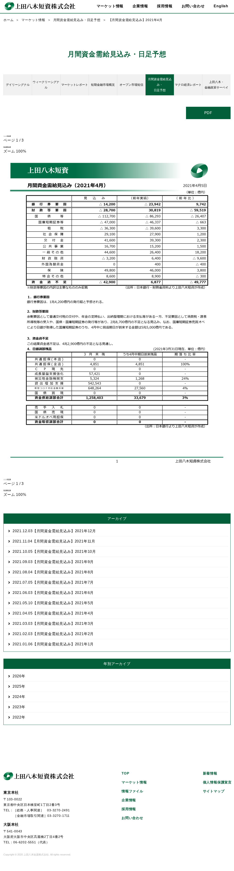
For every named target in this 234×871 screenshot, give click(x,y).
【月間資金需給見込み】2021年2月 (53, 634)
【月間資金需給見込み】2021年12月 (54, 531)
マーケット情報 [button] (110, 6)
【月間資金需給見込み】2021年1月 (53, 644)
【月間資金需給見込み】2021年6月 (53, 593)
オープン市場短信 (131, 84)
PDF (208, 113)
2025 (17, 686)
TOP (125, 773)
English (221, 6)
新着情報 (210, 773)
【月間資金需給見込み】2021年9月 (53, 562)
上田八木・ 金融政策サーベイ (216, 84)
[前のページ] (5, 136)
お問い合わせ (193, 6)
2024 (17, 697)
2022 (17, 717)
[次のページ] (9, 136)
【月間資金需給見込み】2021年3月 (53, 623)
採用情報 (164, 6)
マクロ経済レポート (188, 84)
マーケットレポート (74, 84)
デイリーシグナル (18, 84)
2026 (17, 676)
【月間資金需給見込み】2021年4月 (53, 613)
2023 (17, 707)
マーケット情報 (33, 20)
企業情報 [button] (140, 6)
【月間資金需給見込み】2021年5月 (53, 603)
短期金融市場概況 (103, 84)
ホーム (8, 20)
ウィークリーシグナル (46, 84)
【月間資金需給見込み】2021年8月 (53, 572)
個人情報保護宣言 (217, 782)
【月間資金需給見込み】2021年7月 (53, 582)
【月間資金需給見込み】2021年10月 (54, 551)
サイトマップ (214, 791)
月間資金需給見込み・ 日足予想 (160, 84)
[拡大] (9, 147)
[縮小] (5, 147)
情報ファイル (132, 791)
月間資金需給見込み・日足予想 (77, 20)
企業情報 (129, 800)
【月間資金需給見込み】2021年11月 (54, 541)
